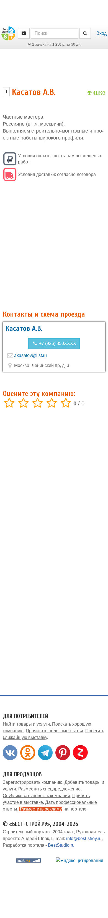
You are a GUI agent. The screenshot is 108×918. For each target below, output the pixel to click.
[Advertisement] (54, 246)
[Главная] (8, 33)
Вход (101, 33)
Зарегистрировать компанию (32, 782)
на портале (53, 809)
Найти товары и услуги (26, 724)
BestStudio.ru (61, 845)
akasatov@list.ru (30, 355)
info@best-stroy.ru (84, 838)
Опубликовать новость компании (36, 795)
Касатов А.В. (24, 328)
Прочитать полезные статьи (54, 730)
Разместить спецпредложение (49, 789)
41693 (98, 93)
